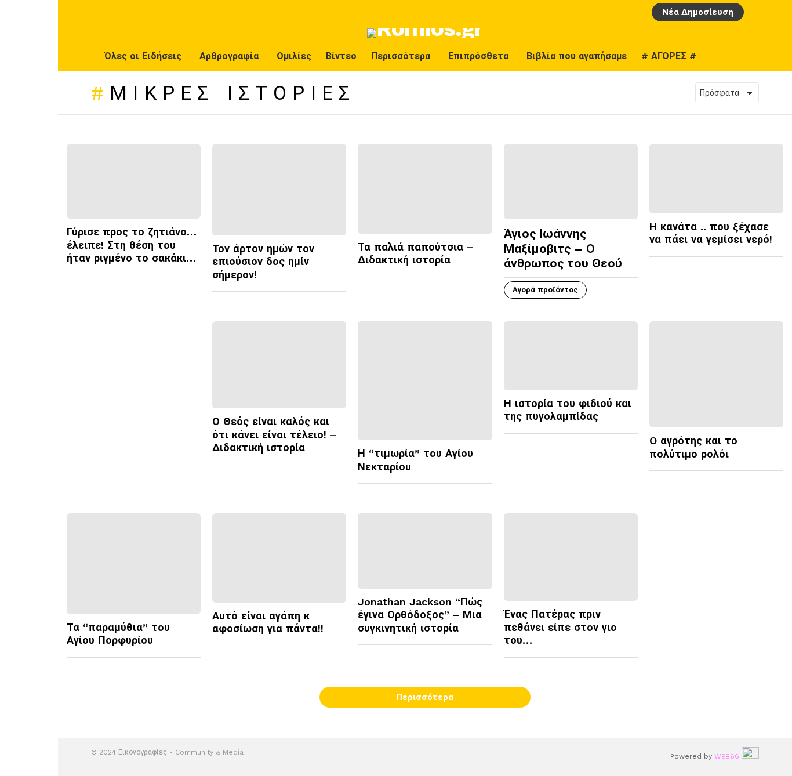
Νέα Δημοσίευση (697, 12)
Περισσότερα (400, 55)
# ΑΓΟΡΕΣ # (668, 55)
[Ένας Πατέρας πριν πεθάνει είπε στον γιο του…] (571, 557)
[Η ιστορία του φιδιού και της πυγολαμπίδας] (571, 355)
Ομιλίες (294, 55)
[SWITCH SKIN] (749, 56)
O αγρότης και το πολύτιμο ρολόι (693, 447)
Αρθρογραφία (229, 55)
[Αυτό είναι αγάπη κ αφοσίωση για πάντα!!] (279, 558)
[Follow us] (774, 56)
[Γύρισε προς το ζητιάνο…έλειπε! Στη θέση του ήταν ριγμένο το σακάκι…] (134, 181)
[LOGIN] (757, 12)
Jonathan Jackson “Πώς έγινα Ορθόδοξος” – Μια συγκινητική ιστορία (420, 615)
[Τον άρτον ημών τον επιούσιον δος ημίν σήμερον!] (279, 189)
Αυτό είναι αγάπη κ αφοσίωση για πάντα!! (268, 622)
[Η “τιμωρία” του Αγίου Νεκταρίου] (425, 381)
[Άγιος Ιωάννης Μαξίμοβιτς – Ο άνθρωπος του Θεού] (571, 181)
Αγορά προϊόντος (545, 289)
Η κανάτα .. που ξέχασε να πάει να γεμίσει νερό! (710, 233)
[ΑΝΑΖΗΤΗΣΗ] (776, 12)
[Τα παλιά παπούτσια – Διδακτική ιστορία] (425, 188)
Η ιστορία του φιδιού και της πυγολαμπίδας (567, 410)
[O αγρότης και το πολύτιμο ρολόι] (716, 374)
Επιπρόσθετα (478, 55)
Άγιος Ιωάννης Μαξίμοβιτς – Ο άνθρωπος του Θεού (563, 248)
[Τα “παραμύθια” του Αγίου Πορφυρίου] (134, 563)
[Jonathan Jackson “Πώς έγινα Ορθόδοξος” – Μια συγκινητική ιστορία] (425, 551)
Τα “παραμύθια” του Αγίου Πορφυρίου (118, 634)
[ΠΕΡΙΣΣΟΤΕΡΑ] (191, 282)
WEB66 (726, 756)
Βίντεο (341, 55)
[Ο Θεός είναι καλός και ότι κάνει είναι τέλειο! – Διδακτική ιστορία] (279, 365)
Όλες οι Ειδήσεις (142, 55)
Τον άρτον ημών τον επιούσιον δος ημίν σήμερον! (263, 261)
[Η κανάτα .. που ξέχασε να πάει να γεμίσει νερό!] (716, 178)
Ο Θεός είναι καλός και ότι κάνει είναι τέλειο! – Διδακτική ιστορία (274, 434)
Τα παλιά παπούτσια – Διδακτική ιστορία (415, 253)
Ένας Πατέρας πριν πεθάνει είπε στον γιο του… (560, 627)
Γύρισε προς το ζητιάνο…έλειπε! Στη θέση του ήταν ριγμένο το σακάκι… (132, 245)
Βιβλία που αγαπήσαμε (576, 55)
